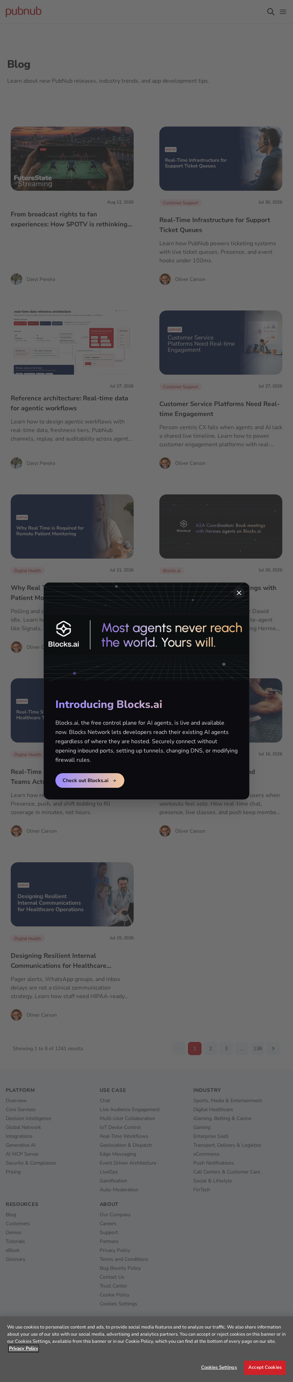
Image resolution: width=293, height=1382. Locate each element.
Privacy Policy (23, 1348)
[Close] (239, 592)
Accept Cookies (265, 1367)
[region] (146, 1349)
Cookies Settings (219, 1367)
